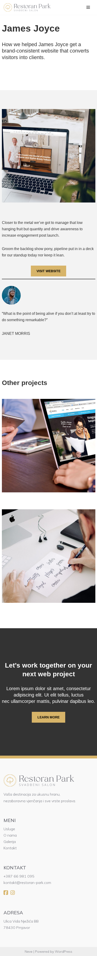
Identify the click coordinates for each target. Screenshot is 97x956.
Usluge (9, 828)
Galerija (10, 841)
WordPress (63, 951)
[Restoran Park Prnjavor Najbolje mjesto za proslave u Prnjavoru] (28, 7)
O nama (10, 835)
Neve (28, 951)
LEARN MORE (48, 717)
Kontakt (10, 848)
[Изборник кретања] (88, 7)
